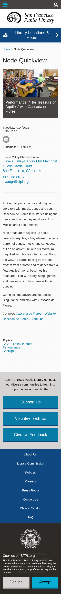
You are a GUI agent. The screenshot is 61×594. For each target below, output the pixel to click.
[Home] (30, 18)
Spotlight (9, 351)
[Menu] (5, 4)
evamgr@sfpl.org (16, 181)
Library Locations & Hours (32, 35)
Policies (30, 472)
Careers (30, 481)
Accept (45, 582)
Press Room (30, 490)
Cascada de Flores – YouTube (23, 319)
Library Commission (30, 463)
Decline (16, 582)
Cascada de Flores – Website (36, 313)
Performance (11, 347)
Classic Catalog (30, 508)
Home (6, 49)
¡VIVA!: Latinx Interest (17, 344)
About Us (30, 454)
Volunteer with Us (30, 418)
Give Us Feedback (30, 434)
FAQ (30, 517)
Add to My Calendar (6, 139)
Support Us (31, 402)
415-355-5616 (13, 176)
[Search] (56, 4)
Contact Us (30, 499)
